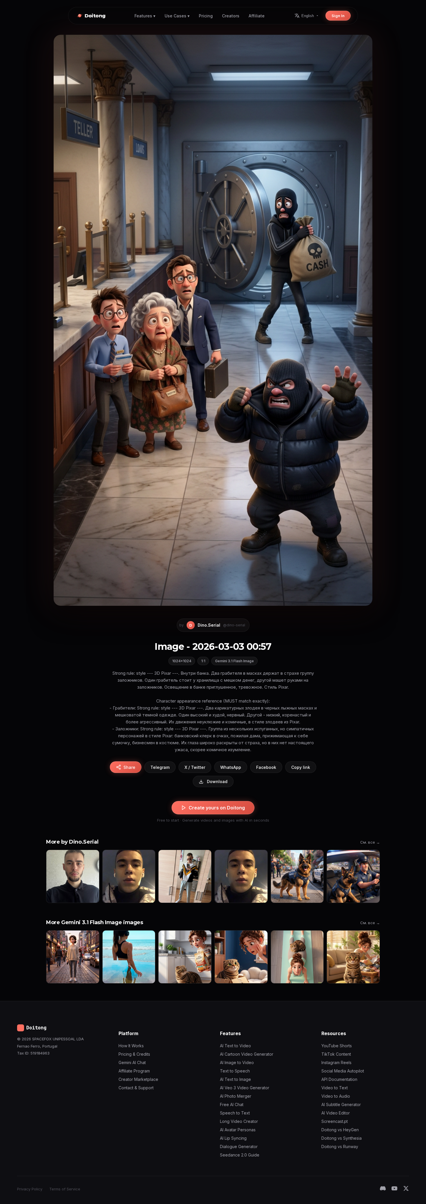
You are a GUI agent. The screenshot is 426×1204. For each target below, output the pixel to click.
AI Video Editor (335, 1112)
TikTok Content (336, 1054)
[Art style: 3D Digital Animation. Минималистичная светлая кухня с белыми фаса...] (185, 957)
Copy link (300, 767)
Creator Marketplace (138, 1079)
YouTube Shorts (336, 1045)
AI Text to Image (235, 1079)
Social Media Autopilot (342, 1070)
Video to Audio (335, 1096)
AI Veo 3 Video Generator (244, 1087)
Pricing (206, 15)
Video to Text (334, 1087)
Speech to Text (235, 1112)
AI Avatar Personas (238, 1129)
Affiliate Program (134, 1070)
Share (129, 767)
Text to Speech (235, 1070)
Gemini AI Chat (132, 1062)
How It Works (131, 1045)
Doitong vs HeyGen (340, 1129)
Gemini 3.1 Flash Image (234, 661)
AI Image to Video (237, 1062)
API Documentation (339, 1079)
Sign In (338, 15)
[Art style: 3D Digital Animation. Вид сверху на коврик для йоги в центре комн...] (297, 957)
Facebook (266, 767)
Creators (230, 15)
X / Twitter (195, 767)
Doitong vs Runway (339, 1146)
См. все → (370, 842)
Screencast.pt (334, 1121)
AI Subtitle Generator (341, 1104)
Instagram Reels (336, 1062)
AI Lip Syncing (233, 1138)
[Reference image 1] (72, 876)
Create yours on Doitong (217, 808)
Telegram (160, 767)
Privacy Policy (29, 1189)
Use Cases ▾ (177, 15)
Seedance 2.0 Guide (239, 1154)
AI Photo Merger (235, 1096)
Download (217, 781)
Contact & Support (136, 1087)
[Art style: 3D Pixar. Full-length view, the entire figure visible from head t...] (72, 957)
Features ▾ (144, 15)
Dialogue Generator (239, 1146)
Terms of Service (64, 1189)
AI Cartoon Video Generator (246, 1054)
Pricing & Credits (134, 1054)
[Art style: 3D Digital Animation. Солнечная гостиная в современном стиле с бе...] (353, 957)
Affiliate (257, 15)
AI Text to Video (235, 1045)
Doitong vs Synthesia (341, 1138)
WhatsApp (230, 767)
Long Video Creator (239, 1121)
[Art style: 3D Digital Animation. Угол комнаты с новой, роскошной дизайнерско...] (241, 957)
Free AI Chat (231, 1104)
